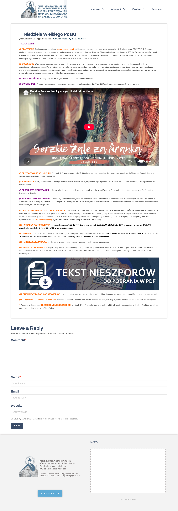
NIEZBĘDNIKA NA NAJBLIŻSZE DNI (55, 305)
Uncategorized (60, 39)
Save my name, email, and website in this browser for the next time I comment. (46, 419)
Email (16, 391)
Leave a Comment (78, 39)
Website (16, 405)
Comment (18, 340)
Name (16, 377)
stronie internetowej (43, 219)
